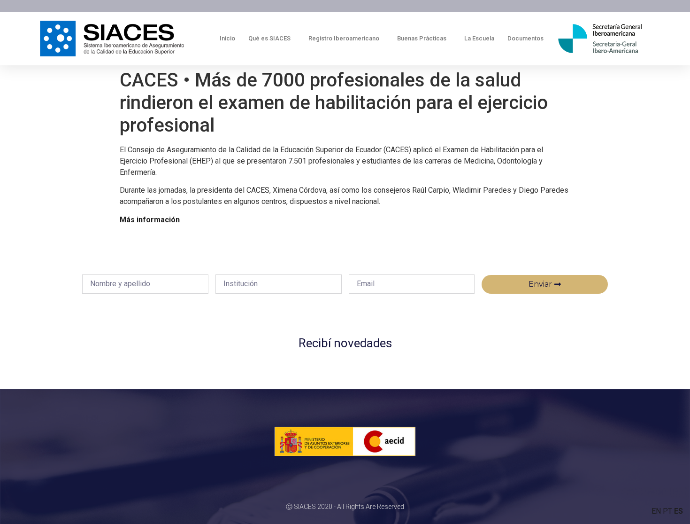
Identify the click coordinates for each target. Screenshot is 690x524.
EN (656, 511)
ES (678, 511)
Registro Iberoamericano (343, 38)
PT (667, 511)
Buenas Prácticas (421, 38)
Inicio (227, 38)
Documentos (525, 38)
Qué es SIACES (269, 38)
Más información (150, 219)
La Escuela (479, 38)
